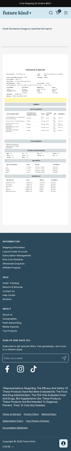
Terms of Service (12, 414)
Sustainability (10, 318)
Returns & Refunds (13, 287)
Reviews (7, 299)
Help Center (9, 295)
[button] (51, 13)
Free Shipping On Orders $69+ (36, 3)
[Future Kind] (17, 13)
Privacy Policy (31, 414)
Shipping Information (14, 247)
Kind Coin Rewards (13, 259)
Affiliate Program (12, 267)
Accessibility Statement (15, 427)
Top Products (10, 330)
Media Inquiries (11, 326)
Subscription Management (17, 255)
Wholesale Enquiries (14, 263)
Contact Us (9, 291)
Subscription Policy (13, 420)
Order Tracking (11, 283)
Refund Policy (49, 414)
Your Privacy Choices (37, 420)
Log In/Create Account (15, 251)
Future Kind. (29, 441)
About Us (7, 314)
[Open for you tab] (63, 443)
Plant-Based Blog (12, 322)
